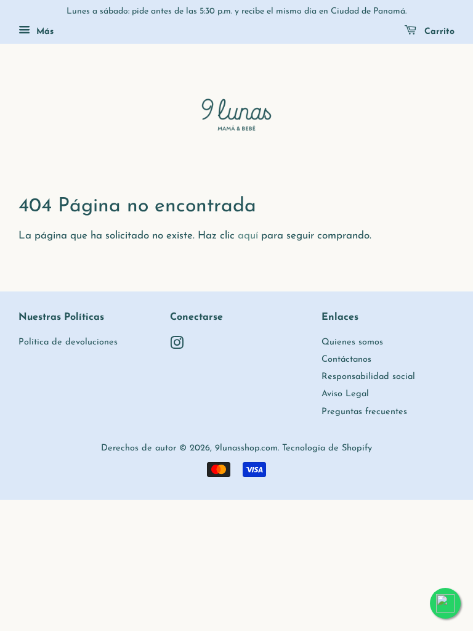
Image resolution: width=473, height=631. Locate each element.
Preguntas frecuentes (364, 412)
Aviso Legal (345, 394)
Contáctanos (346, 359)
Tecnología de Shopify (327, 448)
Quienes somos (352, 342)
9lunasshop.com (246, 448)
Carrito (438, 31)
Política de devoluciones (68, 342)
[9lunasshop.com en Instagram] (177, 346)
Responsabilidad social (368, 376)
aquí (248, 235)
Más (43, 31)
